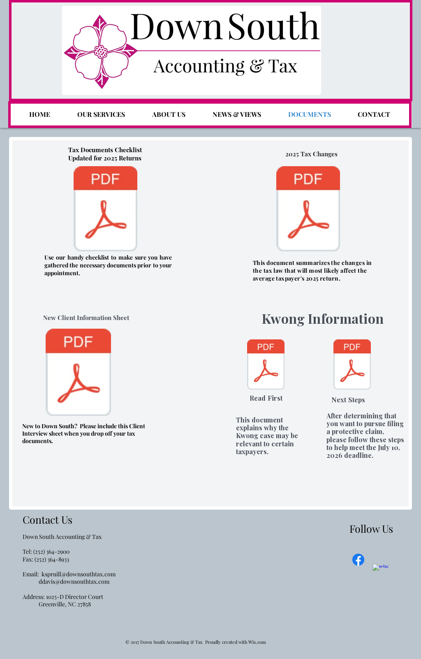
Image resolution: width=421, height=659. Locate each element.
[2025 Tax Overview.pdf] (308, 209)
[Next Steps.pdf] (352, 365)
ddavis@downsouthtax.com (74, 581)
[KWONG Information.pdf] (266, 365)
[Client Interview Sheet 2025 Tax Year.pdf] (78, 373)
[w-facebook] (380, 572)
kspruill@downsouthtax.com (79, 574)
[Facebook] (358, 560)
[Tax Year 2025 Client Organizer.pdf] (105, 209)
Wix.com (257, 642)
